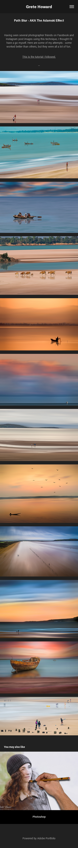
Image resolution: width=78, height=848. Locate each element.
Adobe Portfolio (46, 838)
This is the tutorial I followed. (39, 57)
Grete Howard (39, 6)
